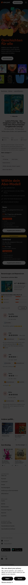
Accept (20, 578)
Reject (7, 578)
